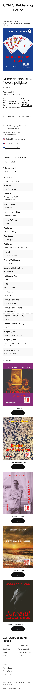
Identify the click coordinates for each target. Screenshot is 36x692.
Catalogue (10, 21)
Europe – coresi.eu (12, 147)
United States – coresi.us (15, 139)
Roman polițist (18, 23)
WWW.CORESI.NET (26, 106)
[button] (29, 31)
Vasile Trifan (24, 104)
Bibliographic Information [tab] (15, 157)
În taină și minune (18, 570)
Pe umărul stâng (18, 516)
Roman (11, 23)
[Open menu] (18, 15)
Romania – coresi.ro (13, 143)
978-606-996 (25, 100)
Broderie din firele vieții (18, 462)
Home (4, 21)
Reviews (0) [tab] (10, 162)
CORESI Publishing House (18, 7)
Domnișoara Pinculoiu (18, 408)
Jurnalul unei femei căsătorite (18, 624)
